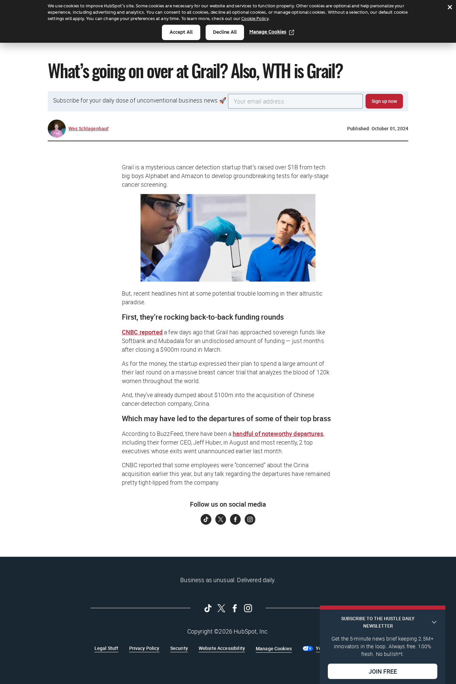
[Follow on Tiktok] (206, 519)
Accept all (181, 32)
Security (179, 648)
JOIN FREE (383, 671)
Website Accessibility (222, 648)
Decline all (225, 32)
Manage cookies (267, 32)
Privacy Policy (144, 648)
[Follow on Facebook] (235, 519)
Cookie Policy (254, 18)
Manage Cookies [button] (274, 648)
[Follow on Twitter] (220, 519)
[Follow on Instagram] (250, 519)
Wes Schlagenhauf (88, 128)
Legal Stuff (106, 648)
